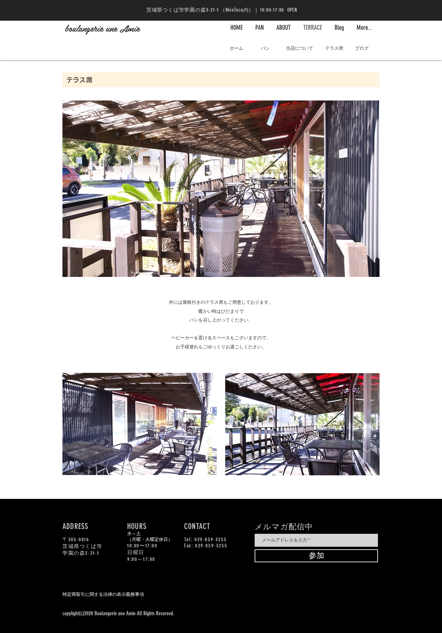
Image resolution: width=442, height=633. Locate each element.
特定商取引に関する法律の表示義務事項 (103, 594)
